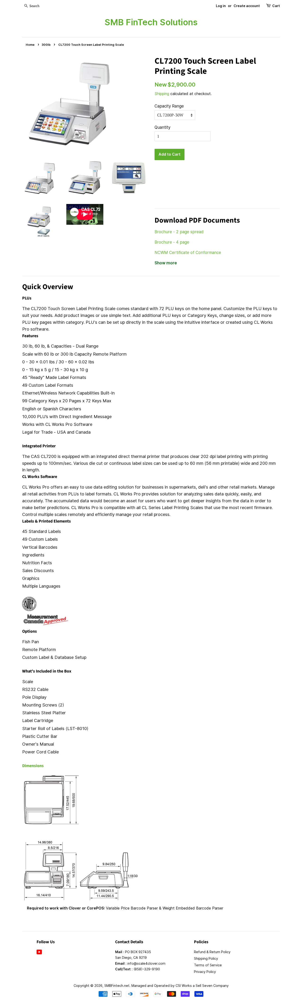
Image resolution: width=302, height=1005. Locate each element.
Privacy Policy (205, 972)
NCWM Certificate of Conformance (188, 252)
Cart (276, 6)
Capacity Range (169, 106)
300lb (46, 44)
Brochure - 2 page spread (179, 231)
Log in (221, 6)
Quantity (162, 127)
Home (30, 44)
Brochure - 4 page (172, 242)
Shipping (162, 93)
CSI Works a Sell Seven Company (202, 986)
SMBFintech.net (117, 986)
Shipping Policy (206, 958)
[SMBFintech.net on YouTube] (39, 953)
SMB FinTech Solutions (151, 22)
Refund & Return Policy (212, 952)
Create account (247, 6)
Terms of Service (208, 965)
